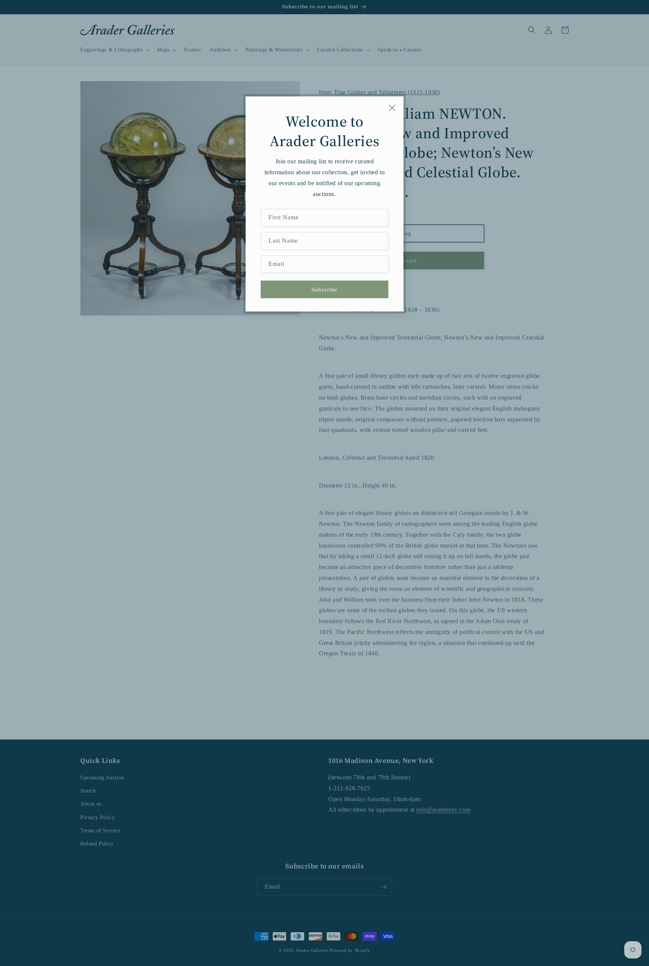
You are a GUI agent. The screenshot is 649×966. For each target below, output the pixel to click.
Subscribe (324, 290)
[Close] (392, 107)
